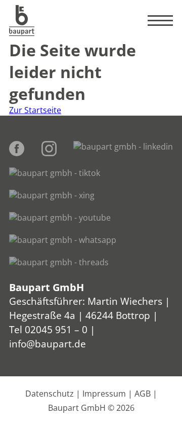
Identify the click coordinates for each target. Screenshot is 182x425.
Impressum (104, 393)
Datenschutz (49, 393)
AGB (142, 393)
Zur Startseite (35, 110)
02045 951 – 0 (56, 329)
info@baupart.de (47, 343)
